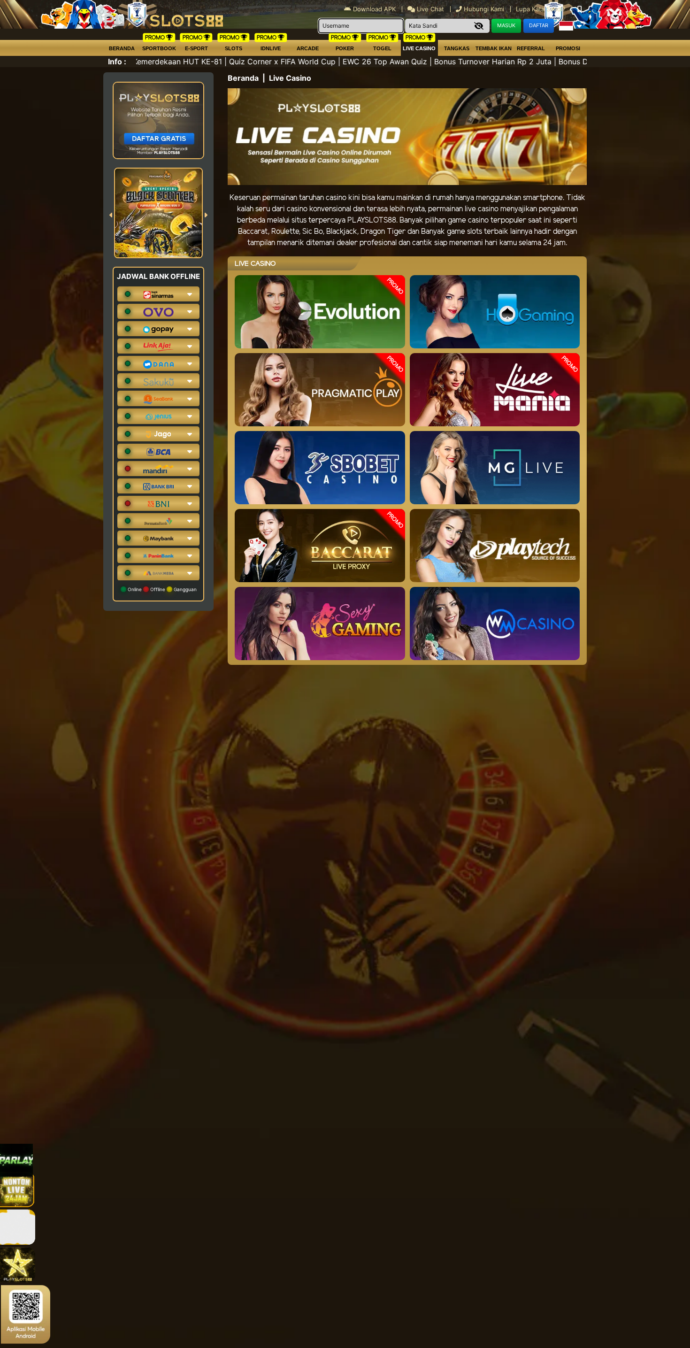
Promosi (568, 48)
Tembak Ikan (493, 48)
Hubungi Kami (484, 9)
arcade (308, 48)
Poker (345, 48)
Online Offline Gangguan (161, 589)
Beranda (122, 48)
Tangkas (456, 48)
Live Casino (419, 48)
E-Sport (196, 48)
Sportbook (159, 48)
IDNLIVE (271, 48)
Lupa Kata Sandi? (541, 9)
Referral (531, 48)
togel (382, 48)
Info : (117, 61)
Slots (233, 48)
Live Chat (429, 9)
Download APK (374, 9)
